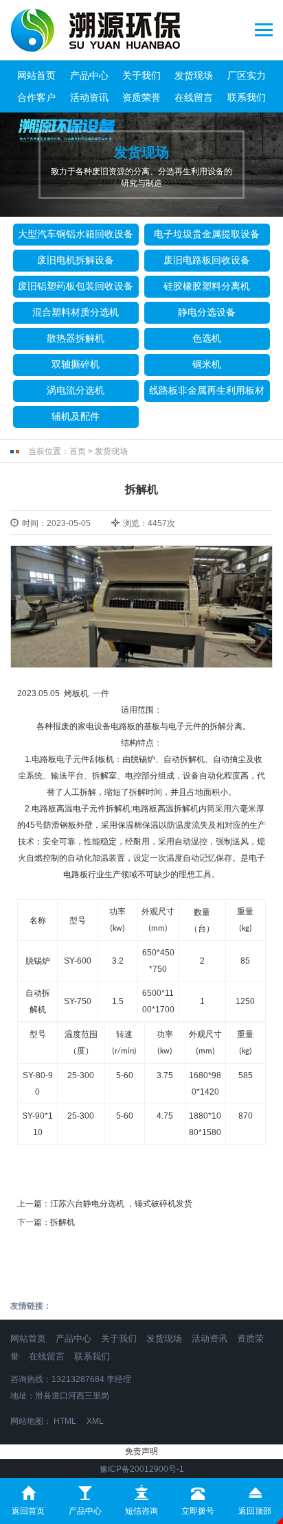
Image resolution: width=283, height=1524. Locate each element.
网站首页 (36, 75)
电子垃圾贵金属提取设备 (207, 233)
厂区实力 (246, 75)
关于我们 (141, 75)
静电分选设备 (207, 312)
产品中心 (89, 75)
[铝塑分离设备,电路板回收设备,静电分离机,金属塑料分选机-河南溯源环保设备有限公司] (102, 30)
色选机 (206, 338)
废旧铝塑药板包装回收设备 (75, 286)
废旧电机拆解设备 (75, 259)
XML (95, 1421)
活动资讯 (89, 97)
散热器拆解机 (75, 338)
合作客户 (36, 97)
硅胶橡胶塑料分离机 (206, 286)
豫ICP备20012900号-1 (142, 1469)
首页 (77, 451)
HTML (65, 1421)
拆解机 (62, 1222)
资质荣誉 (141, 97)
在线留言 (193, 97)
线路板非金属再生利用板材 (206, 390)
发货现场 (193, 75)
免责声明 (141, 1451)
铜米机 (206, 364)
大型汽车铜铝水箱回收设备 (75, 233)
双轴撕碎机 (76, 364)
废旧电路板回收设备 (206, 259)
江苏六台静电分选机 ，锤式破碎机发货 (121, 1204)
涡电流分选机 (75, 390)
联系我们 (246, 97)
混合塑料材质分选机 (75, 312)
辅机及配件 (76, 416)
